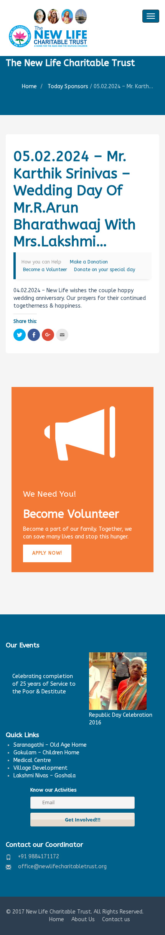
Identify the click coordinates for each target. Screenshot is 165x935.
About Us (83, 919)
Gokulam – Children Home (46, 752)
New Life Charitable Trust (58, 912)
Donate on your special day (104, 269)
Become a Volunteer (45, 269)
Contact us (116, 919)
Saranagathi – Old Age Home (50, 745)
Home (29, 86)
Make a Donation (89, 262)
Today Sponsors (68, 86)
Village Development (40, 768)
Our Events (23, 645)
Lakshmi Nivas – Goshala (44, 775)
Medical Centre (32, 760)
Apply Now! (47, 553)
